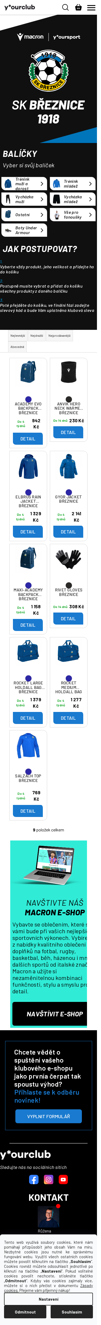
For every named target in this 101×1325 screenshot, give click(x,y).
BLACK (69, 399)
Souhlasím (72, 1311)
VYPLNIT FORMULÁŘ (48, 1116)
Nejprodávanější (59, 335)
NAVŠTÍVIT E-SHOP (55, 1014)
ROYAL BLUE (28, 399)
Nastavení (48, 1299)
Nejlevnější (18, 335)
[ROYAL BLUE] (28, 379)
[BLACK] (69, 379)
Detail (27, 438)
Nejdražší (36, 335)
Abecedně (17, 346)
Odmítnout (25, 1311)
